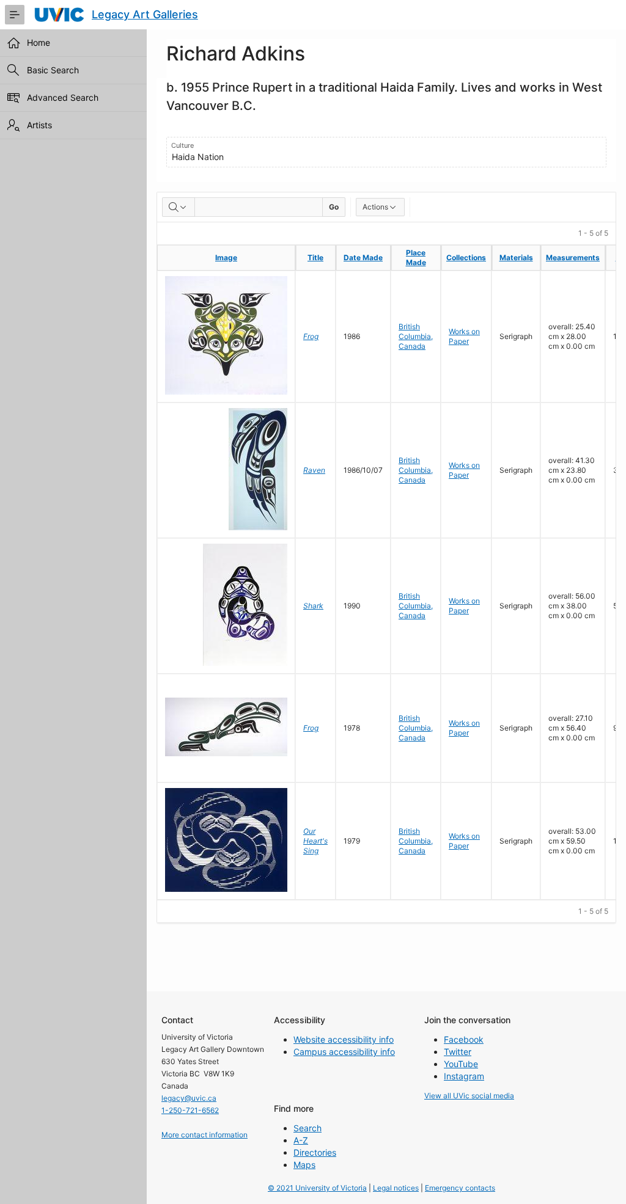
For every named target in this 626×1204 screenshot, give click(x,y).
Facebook (464, 1039)
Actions (375, 206)
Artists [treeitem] (39, 125)
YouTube (461, 1064)
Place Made (416, 257)
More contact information (204, 1134)
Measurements (573, 257)
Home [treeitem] (38, 42)
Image (226, 257)
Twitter (457, 1051)
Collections (466, 257)
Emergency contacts (460, 1187)
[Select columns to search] (178, 207)
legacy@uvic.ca (188, 1098)
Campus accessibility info (344, 1051)
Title (315, 257)
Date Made (363, 257)
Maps (304, 1164)
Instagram (464, 1076)
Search (307, 1128)
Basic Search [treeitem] (53, 70)
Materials (516, 257)
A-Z (300, 1140)
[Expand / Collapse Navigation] (14, 14)
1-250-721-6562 (190, 1110)
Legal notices (396, 1187)
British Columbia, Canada (416, 336)
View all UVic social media (469, 1095)
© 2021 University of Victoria (317, 1187)
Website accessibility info (343, 1039)
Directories (314, 1152)
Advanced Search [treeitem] (62, 97)
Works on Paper (464, 336)
